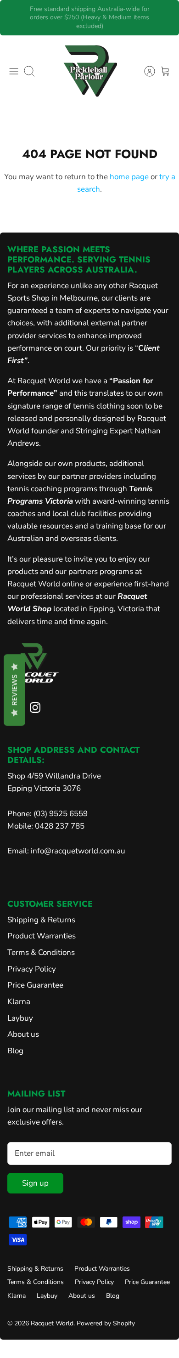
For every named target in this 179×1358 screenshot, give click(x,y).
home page (129, 176)
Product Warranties (41, 936)
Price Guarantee (35, 985)
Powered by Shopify (106, 1323)
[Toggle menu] (14, 71)
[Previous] (13, 17)
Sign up (35, 1183)
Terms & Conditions (41, 952)
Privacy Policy (31, 969)
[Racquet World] (89, 71)
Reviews (14, 689)
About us (23, 1034)
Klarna (18, 1001)
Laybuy (20, 1018)
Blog (15, 1050)
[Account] (145, 71)
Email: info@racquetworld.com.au (66, 851)
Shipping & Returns (41, 920)
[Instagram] (35, 707)
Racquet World (52, 1323)
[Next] (166, 17)
